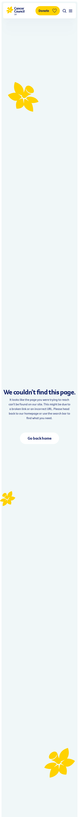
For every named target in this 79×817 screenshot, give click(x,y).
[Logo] (15, 10)
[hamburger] (70, 10)
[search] (64, 10)
